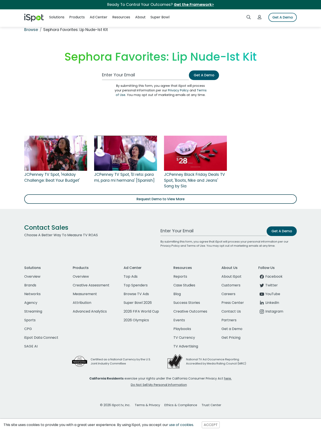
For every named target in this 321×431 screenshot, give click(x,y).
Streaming (33, 311)
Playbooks (182, 328)
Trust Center (211, 405)
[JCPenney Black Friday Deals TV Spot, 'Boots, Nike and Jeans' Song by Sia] (195, 153)
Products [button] (77, 17)
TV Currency (184, 337)
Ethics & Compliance (180, 405)
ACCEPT (211, 424)
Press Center (232, 302)
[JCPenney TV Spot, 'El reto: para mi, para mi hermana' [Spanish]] (125, 153)
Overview (32, 276)
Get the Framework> (194, 4)
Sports (30, 320)
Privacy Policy (178, 90)
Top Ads (131, 276)
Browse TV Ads (136, 293)
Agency (30, 302)
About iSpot (231, 276)
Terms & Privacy (147, 405)
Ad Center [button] (98, 17)
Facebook (274, 276)
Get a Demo (231, 328)
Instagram (274, 311)
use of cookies (181, 424)
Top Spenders (136, 285)
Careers (228, 293)
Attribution (82, 302)
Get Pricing (230, 337)
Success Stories (186, 302)
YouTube (272, 293)
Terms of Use (196, 246)
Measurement (85, 293)
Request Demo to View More (160, 199)
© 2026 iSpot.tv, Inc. (115, 405)
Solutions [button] (56, 17)
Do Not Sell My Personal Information (159, 385)
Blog (177, 293)
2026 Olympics (136, 320)
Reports (180, 276)
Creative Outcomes (190, 311)
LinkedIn (272, 302)
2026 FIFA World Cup (141, 311)
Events (179, 320)
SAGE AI (31, 346)
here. (228, 378)
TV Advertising (185, 346)
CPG (28, 328)
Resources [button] (121, 17)
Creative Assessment (91, 285)
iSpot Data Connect (41, 337)
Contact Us (231, 311)
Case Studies (184, 285)
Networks (32, 293)
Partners (228, 320)
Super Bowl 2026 (138, 302)
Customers (230, 285)
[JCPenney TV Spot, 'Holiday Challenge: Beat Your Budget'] (55, 153)
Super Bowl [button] (159, 17)
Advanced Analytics (90, 311)
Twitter (271, 285)
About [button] (140, 17)
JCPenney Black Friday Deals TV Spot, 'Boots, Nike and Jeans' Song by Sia (194, 180)
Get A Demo (282, 17)
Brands (30, 285)
